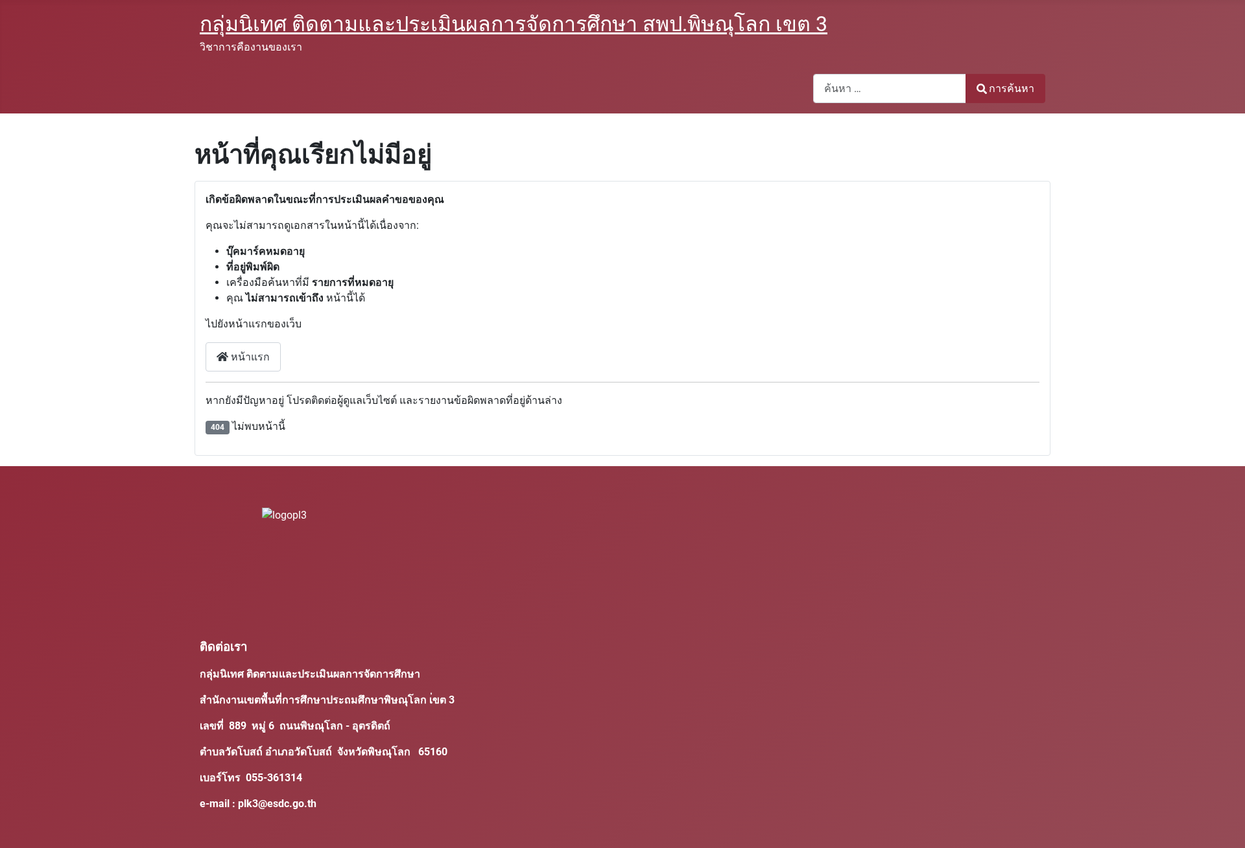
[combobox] (889, 88)
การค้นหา (1011, 88)
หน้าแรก (249, 357)
